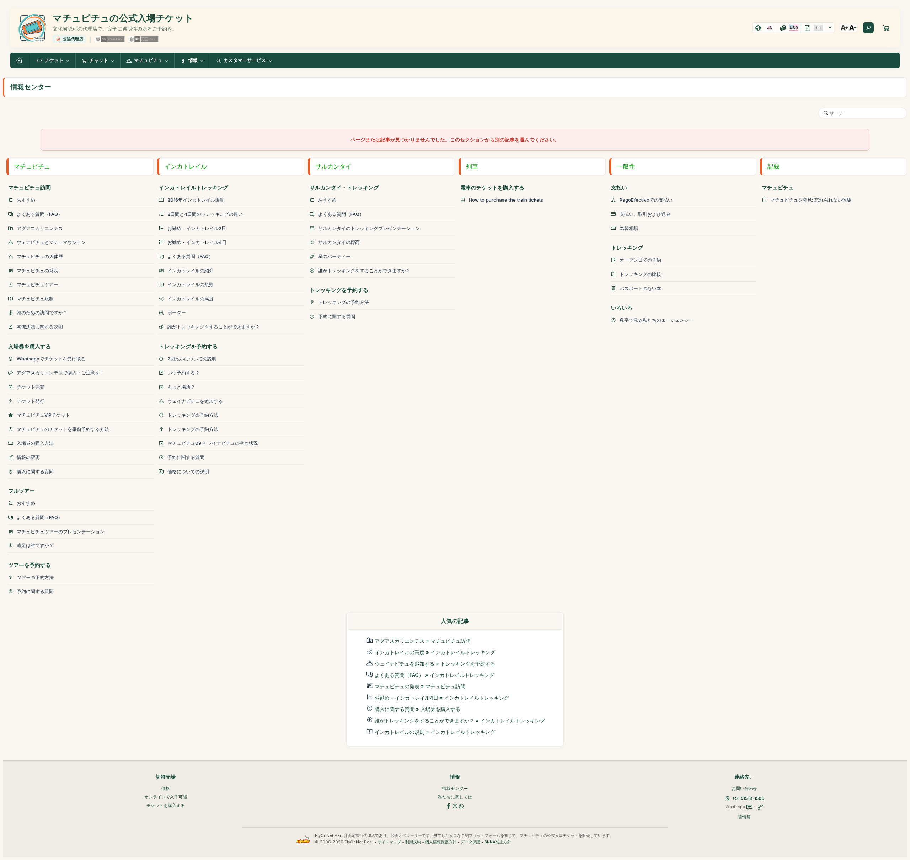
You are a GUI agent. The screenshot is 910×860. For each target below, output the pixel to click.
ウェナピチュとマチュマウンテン (51, 242)
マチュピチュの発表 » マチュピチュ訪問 (420, 686)
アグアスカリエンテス (40, 228)
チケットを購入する (165, 805)
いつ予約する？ (183, 372)
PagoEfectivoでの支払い (646, 200)
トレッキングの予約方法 (192, 415)
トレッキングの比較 (640, 274)
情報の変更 (28, 457)
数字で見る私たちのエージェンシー (657, 320)
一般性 (626, 166)
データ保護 (470, 842)
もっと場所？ (181, 387)
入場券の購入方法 (35, 443)
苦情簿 (744, 816)
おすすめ (26, 200)
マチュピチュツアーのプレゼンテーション (61, 531)
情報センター (455, 788)
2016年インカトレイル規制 (195, 200)
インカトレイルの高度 (190, 298)
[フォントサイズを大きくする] (844, 27)
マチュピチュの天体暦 (40, 256)
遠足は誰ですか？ (35, 545)
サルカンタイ (333, 166)
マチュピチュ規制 (35, 298)
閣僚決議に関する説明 (40, 327)
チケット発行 (30, 401)
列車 (472, 166)
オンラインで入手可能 (165, 797)
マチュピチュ (32, 166)
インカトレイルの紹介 (190, 270)
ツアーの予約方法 (35, 577)
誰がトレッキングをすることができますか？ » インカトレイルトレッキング (460, 720)
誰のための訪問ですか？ (42, 312)
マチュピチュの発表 (37, 270)
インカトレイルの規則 (190, 284)
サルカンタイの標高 (339, 242)
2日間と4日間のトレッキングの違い (205, 214)
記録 (773, 166)
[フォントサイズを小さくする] (853, 27)
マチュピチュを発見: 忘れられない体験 (810, 200)
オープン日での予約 (640, 260)
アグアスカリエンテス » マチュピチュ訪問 (422, 641)
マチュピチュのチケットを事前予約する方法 (63, 429)
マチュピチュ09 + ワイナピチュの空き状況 (212, 443)
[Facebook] (448, 805)
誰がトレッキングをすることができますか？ (213, 327)
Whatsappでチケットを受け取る (51, 359)
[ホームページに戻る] (20, 60)
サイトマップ (389, 842)
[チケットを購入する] (886, 28)
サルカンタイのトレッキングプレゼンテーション (369, 228)
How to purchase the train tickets (506, 200)
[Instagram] (455, 805)
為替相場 (629, 228)
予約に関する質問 (35, 591)
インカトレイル (186, 166)
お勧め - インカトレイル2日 (196, 228)
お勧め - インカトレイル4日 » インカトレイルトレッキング (442, 698)
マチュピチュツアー (37, 284)
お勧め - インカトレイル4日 (196, 242)
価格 (165, 788)
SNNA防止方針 (498, 842)
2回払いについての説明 (191, 359)
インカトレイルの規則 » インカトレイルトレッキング (435, 732)
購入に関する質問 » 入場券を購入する (417, 709)
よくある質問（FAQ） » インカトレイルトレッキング (434, 675)
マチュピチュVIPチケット (43, 415)
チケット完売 (30, 387)
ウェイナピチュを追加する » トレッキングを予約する (435, 664)
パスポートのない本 (640, 288)
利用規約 (413, 842)
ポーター (176, 312)
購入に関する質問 (35, 471)
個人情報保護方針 (440, 842)
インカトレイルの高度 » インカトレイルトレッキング (435, 652)
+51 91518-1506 (748, 798)
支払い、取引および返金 (645, 214)
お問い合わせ (744, 788)
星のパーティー (334, 256)
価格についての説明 (188, 471)
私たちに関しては (455, 797)
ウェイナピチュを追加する (195, 401)
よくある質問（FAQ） (40, 214)
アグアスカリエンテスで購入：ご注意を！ (61, 372)
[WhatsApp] (461, 805)
